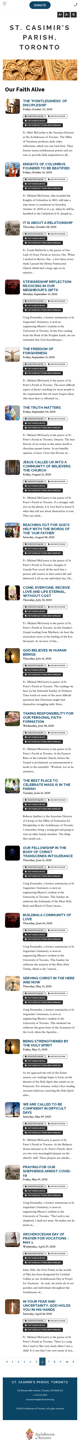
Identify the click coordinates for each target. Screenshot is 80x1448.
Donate (40, 5)
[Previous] (7, 1362)
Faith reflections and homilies (44, 125)
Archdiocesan (57, 116)
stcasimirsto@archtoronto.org (40, 1399)
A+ (60, 14)
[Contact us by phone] (75, 5)
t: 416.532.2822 (40, 1394)
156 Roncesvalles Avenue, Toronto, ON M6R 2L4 (40, 1390)
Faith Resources (36, 121)
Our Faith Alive (35, 116)
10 (67, 1362)
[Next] (73, 1362)
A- (67, 14)
